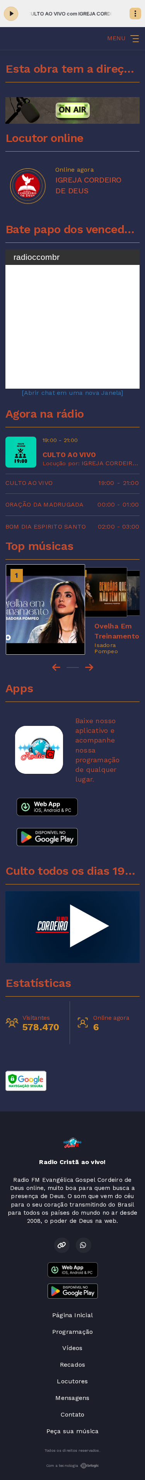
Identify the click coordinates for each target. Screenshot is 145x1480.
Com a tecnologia (62, 1465)
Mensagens (72, 1397)
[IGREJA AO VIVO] (72, 927)
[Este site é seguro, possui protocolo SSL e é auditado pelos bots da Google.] (25, 1080)
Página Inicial (72, 1315)
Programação (72, 1331)
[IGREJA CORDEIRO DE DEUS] (27, 185)
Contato (73, 1414)
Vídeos (72, 1348)
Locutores (72, 1381)
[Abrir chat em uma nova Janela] (72, 392)
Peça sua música (72, 1431)
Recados (72, 1364)
